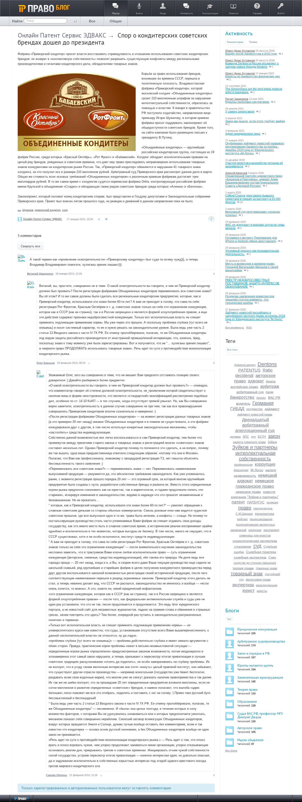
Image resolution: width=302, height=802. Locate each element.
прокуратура (264, 514)
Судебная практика (261, 552)
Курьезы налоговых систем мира (247, 102)
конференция (243, 464)
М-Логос (257, 470)
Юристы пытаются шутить (255, 665)
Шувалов (27, 210)
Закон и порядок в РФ (253, 653)
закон (274, 436)
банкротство (242, 397)
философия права (258, 579)
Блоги (232, 610)
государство (254, 409)
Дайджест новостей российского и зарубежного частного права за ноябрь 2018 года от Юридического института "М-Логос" (255, 316)
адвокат (256, 381)
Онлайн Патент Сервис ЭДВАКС (62, 35)
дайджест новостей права (254, 414)
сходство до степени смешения (255, 563)
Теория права (247, 689)
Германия (263, 403)
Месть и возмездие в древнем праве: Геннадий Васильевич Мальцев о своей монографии (251, 267)
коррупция (265, 464)
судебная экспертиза (250, 557)
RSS (249, 327)
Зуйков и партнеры (254, 447)
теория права (243, 568)
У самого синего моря (239, 111)
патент (238, 502)
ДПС (246, 436)
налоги (270, 470)
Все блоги (231, 750)
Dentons (267, 364)
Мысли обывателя (250, 740)
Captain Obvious (56, 775)
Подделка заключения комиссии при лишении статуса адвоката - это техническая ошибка (249, 300)
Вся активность (234, 327)
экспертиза (243, 585)
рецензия (254, 530)
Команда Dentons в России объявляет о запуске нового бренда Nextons (252, 65)
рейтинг (242, 519)
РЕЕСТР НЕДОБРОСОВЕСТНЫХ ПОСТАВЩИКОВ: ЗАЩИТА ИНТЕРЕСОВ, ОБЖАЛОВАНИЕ (252, 283)
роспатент (271, 530)
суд (257, 546)
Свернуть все (30, 246)
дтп (253, 436)
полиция (272, 502)
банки (269, 392)
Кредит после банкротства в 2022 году (251, 53)
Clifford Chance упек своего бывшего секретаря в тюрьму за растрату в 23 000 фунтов (253, 199)
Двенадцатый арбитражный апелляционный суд (255, 425)
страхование (242, 546)
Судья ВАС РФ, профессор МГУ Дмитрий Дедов (260, 715)
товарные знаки (266, 568)
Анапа (271, 381)
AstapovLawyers (245, 365)
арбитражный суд (250, 392)
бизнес (261, 397)
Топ (229, 619)
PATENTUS (249, 370)
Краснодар (241, 470)
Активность (238, 33)
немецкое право (248, 492)
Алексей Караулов (236, 173)
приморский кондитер (48, 210)
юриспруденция (266, 585)
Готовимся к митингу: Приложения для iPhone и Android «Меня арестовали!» (251, 239)
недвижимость (245, 476)
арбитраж (269, 386)
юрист (249, 590)
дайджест (272, 409)
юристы (262, 591)
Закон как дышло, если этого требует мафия (255, 121)
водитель (243, 403)
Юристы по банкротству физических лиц (252, 76)
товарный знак (247, 573)
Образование (247, 701)
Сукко (272, 557)
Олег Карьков (46, 362)
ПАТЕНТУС (255, 502)
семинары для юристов (255, 535)
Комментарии (235, 42)
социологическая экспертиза (255, 541)
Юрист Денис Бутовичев (240, 50)
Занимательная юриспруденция (260, 677)
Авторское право (249, 728)
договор (235, 436)
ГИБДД (237, 408)
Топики (253, 42)
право (244, 507)
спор (65, 210)
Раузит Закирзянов (236, 98)
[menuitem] (92, 21)
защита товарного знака (249, 442)
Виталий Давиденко (40, 273)
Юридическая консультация (257, 629)
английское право (244, 387)
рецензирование (261, 519)
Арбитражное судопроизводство (261, 641)
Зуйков (272, 442)
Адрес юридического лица (242, 133)
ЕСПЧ (262, 436)
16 (241, 202)
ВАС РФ (274, 397)
